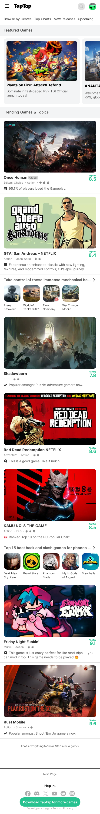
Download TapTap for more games (50, 802)
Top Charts (42, 19)
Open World (23, 259)
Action (31, 182)
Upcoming (85, 19)
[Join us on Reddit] (63, 794)
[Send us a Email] (72, 794)
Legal (46, 808)
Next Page (50, 774)
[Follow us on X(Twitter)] (45, 794)
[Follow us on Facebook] (28, 794)
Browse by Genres (17, 19)
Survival (21, 727)
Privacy (68, 808)
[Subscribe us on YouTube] (54, 794)
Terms (57, 808)
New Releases (64, 19)
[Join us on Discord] (37, 794)
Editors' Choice (13, 182)
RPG (7, 379)
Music (8, 647)
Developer (34, 808)
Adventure (10, 455)
